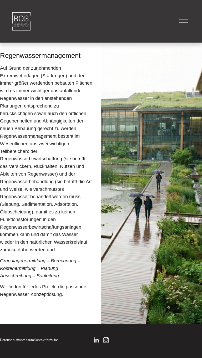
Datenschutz (9, 340)
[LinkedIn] (96, 340)
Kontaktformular (46, 340)
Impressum (25, 340)
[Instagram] (106, 340)
